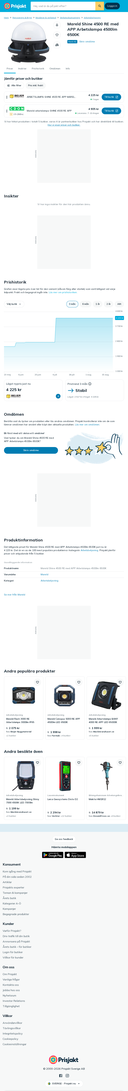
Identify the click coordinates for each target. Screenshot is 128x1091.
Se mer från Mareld (14, 594)
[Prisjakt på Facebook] (61, 1075)
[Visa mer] (7, 97)
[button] (57, 25)
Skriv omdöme (87, 41)
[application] (64, 343)
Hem (6, 17)
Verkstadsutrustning (70, 17)
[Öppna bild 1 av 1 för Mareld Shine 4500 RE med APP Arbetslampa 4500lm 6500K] (28, 42)
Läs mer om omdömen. (87, 424)
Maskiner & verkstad (46, 17)
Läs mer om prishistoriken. (63, 292)
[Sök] (99, 6)
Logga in (112, 5)
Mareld (44, 574)
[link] (23, 708)
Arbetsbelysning (92, 17)
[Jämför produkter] (57, 45)
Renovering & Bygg (22, 17)
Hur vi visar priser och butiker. (64, 124)
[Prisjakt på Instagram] (67, 1075)
